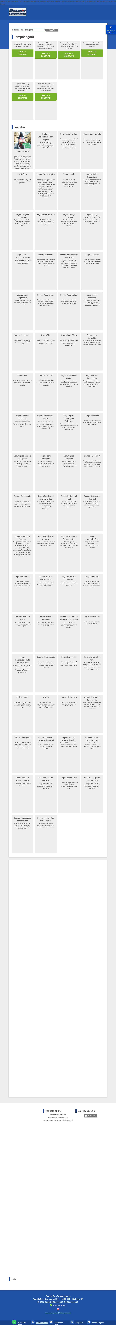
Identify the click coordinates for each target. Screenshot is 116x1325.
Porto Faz (46, 697)
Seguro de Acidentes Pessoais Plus (69, 256)
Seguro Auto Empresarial (22, 296)
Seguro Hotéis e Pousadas (45, 618)
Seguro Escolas (92, 576)
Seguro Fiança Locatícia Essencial (22, 256)
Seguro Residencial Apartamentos (46, 497)
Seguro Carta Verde (69, 335)
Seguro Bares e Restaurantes (45, 578)
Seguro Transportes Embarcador (22, 819)
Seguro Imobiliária (45, 255)
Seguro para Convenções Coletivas (69, 418)
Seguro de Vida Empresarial (92, 376)
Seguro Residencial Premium (22, 537)
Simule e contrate (22, 53)
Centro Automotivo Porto (92, 658)
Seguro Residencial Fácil (69, 497)
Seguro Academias (22, 576)
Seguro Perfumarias (92, 617)
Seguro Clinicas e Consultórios (69, 578)
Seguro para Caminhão (92, 336)
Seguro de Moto (22, 151)
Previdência (22, 174)
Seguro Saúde (69, 174)
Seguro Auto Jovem (45, 295)
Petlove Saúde (22, 697)
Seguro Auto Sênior (22, 335)
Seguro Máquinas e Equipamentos (69, 537)
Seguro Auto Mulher (68, 295)
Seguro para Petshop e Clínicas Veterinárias (69, 618)
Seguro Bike (46, 335)
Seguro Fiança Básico (46, 214)
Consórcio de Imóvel (68, 134)
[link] (90, 1116)
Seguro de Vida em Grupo (69, 376)
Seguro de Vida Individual (22, 417)
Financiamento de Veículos (45, 779)
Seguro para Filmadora (46, 457)
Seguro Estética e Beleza (22, 618)
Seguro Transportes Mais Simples (45, 819)
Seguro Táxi (22, 375)
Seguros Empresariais (46, 657)
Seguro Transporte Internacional (92, 779)
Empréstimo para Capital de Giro (92, 738)
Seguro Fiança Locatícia (69, 215)
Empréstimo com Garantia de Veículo (69, 738)
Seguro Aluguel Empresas (22, 215)
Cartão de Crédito (69, 697)
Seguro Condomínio (22, 496)
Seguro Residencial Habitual (92, 497)
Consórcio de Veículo (92, 134)
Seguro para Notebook (69, 457)
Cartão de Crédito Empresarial (92, 698)
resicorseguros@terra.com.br (58, 1313)
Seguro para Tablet (92, 456)
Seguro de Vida (45, 375)
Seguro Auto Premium (92, 296)
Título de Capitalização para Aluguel (46, 137)
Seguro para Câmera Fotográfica (22, 457)
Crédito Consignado (22, 737)
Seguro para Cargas (69, 778)
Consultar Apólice (111, 31)
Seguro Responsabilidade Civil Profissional (22, 660)
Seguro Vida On (92, 415)
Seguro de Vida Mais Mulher (45, 417)
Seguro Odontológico (45, 174)
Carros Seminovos (68, 657)
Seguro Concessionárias (92, 537)
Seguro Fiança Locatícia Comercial (92, 215)
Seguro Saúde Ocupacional (92, 175)
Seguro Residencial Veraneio (46, 537)
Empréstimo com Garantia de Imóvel (46, 738)
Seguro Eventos (92, 255)
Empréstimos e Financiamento (22, 779)
